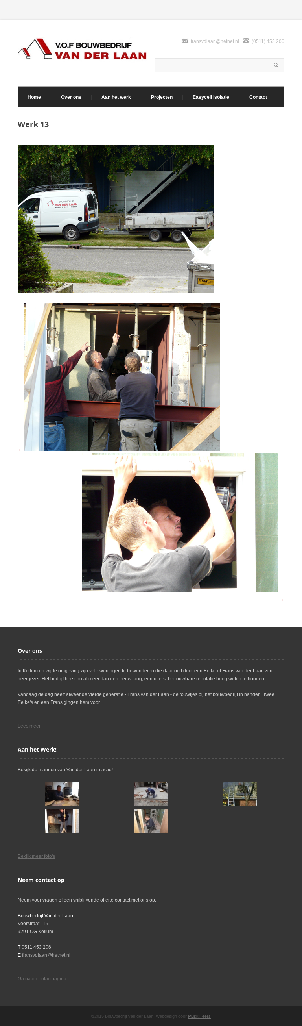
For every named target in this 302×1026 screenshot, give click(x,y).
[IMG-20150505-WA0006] (62, 794)
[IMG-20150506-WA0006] (240, 794)
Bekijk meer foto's (36, 856)
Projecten (162, 97)
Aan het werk (116, 97)
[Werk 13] (116, 291)
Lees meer (29, 726)
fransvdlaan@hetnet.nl (215, 41)
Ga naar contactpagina (42, 979)
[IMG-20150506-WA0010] (62, 821)
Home (34, 97)
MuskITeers (199, 1016)
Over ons (71, 97)
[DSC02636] (151, 794)
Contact (258, 97)
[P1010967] (151, 821)
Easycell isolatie (211, 97)
